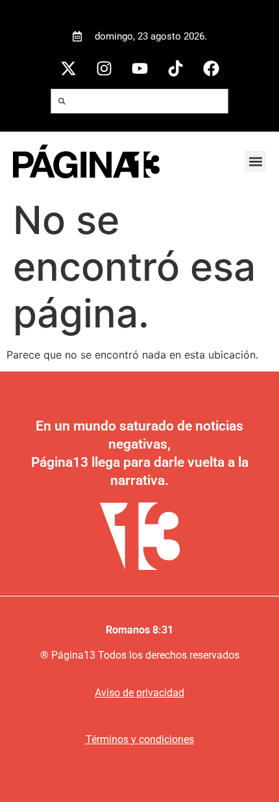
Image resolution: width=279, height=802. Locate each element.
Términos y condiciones (140, 739)
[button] (255, 161)
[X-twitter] (68, 69)
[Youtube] (139, 69)
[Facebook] (211, 69)
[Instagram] (104, 69)
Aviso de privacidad (139, 693)
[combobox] (139, 101)
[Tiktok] (175, 69)
